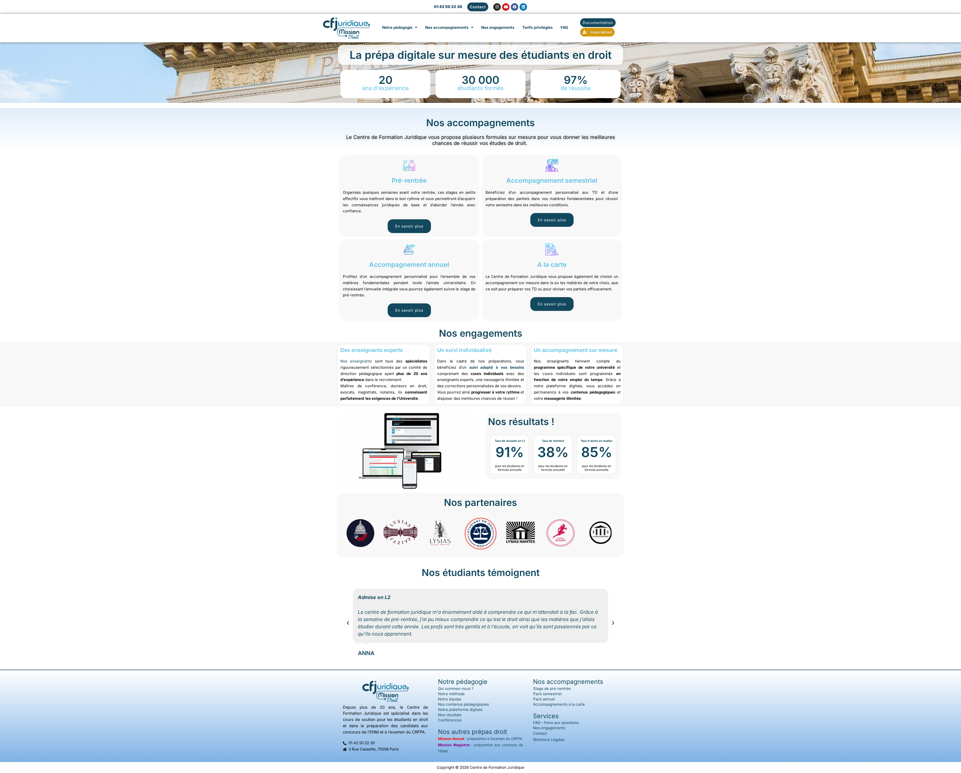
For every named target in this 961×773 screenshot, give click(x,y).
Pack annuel (544, 699)
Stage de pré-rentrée (552, 688)
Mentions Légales (549, 739)
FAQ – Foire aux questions (556, 722)
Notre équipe (449, 699)
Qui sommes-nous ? (455, 688)
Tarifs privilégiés (537, 27)
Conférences (449, 720)
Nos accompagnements (446, 27)
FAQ (564, 27)
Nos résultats (449, 714)
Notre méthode (451, 693)
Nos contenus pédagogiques (463, 704)
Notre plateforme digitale (460, 709)
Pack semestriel (547, 693)
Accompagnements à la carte (559, 704)
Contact (540, 733)
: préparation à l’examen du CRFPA (480, 738)
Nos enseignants (356, 361)
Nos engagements (497, 27)
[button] (347, 623)
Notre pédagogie (397, 27)
